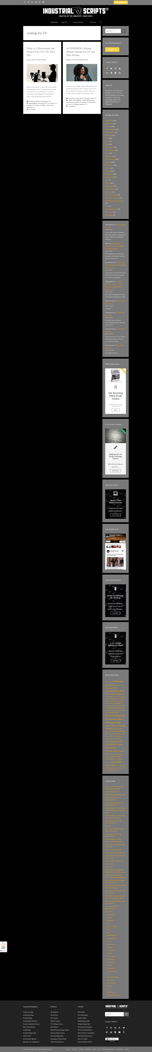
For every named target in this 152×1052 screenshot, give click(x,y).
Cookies (81, 1049)
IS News (107, 168)
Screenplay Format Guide (58, 1039)
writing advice (112, 768)
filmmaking (118, 703)
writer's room (49, 105)
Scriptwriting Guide (84, 1024)
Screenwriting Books (57, 1036)
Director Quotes (113, 701)
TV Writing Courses (56, 1024)
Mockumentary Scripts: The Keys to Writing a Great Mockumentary (114, 246)
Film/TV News (109, 147)
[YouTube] (119, 68)
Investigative (44, 101)
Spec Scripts (115, 736)
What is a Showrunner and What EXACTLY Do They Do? (41, 52)
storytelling (115, 738)
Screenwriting (115, 715)
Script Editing (27, 1018)
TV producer (51, 103)
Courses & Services (78, 22)
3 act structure (109, 681)
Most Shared (109, 174)
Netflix (70, 100)
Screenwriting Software (85, 1030)
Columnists (108, 135)
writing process (112, 770)
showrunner (41, 103)
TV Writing (42, 105)
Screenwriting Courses (57, 1033)
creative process (120, 696)
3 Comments (32, 109)
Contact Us (108, 867)
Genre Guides (82, 1018)
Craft (106, 138)
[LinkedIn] (32, 2)
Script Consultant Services (31, 1024)
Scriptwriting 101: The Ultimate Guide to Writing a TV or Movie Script (115, 810)
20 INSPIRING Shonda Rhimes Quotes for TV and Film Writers (80, 52)
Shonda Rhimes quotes (88, 100)
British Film (109, 123)
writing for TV (31, 107)
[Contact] (119, 1032)
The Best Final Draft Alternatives (115, 794)
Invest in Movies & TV (85, 1042)
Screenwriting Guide (29, 1033)
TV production (91, 102)
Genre (107, 153)
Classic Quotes (79, 98)
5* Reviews (93, 22)
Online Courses (55, 1021)
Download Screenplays (85, 1027)
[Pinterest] (43, 2)
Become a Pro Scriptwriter (31, 1042)
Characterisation (110, 129)
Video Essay (109, 212)
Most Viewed (109, 177)
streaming (76, 102)
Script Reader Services (112, 792)
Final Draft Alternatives (85, 1036)
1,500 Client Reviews (57, 1042)
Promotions (108, 192)
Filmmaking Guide (83, 1021)
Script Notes (27, 1030)
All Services (54, 1015)
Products (108, 826)
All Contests (54, 1027)
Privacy (68, 1049)
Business (38, 101)
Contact (127, 1049)
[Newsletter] (35, 2)
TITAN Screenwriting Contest (114, 201)
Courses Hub (119, 1049)
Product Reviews (110, 189)
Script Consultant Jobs (108, 1049)
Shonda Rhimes (33, 103)
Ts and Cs (74, 1049)
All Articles (32, 101)
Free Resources (110, 150)
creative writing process (112, 699)
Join (99, 1049)
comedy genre (111, 696)
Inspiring (86, 98)
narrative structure (113, 707)
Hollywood (108, 156)
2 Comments (71, 106)
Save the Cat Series (111, 195)
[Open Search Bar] (100, 22)
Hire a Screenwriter (29, 1027)
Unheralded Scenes (111, 209)
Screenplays (111, 710)
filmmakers (110, 703)
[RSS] (39, 2)
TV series (36, 105)
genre (119, 705)
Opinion (107, 183)
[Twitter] (111, 68)
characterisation (114, 691)
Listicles (92, 98)
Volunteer (88, 1049)
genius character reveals (111, 705)
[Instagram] (28, 2)
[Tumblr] (123, 1032)
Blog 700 (64, 22)
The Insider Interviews (112, 198)
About (94, 1049)
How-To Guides (110, 159)
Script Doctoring (28, 1015)
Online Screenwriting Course (114, 861)
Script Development (115, 734)
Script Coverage (28, 1012)
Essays (107, 141)
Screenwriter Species (29, 1039)
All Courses (54, 1018)
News (107, 180)
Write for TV (109, 864)
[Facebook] (24, 2)
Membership (54, 22)
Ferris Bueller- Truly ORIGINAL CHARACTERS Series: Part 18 (115, 265)
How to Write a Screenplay (86, 1033)
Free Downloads (83, 1015)
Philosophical (109, 186)
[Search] (123, 31)
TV (50, 101)
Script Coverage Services (113, 850)
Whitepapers (109, 215)
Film (106, 144)
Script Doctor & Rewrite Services (115, 853)
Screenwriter (113, 712)
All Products (54, 1012)
